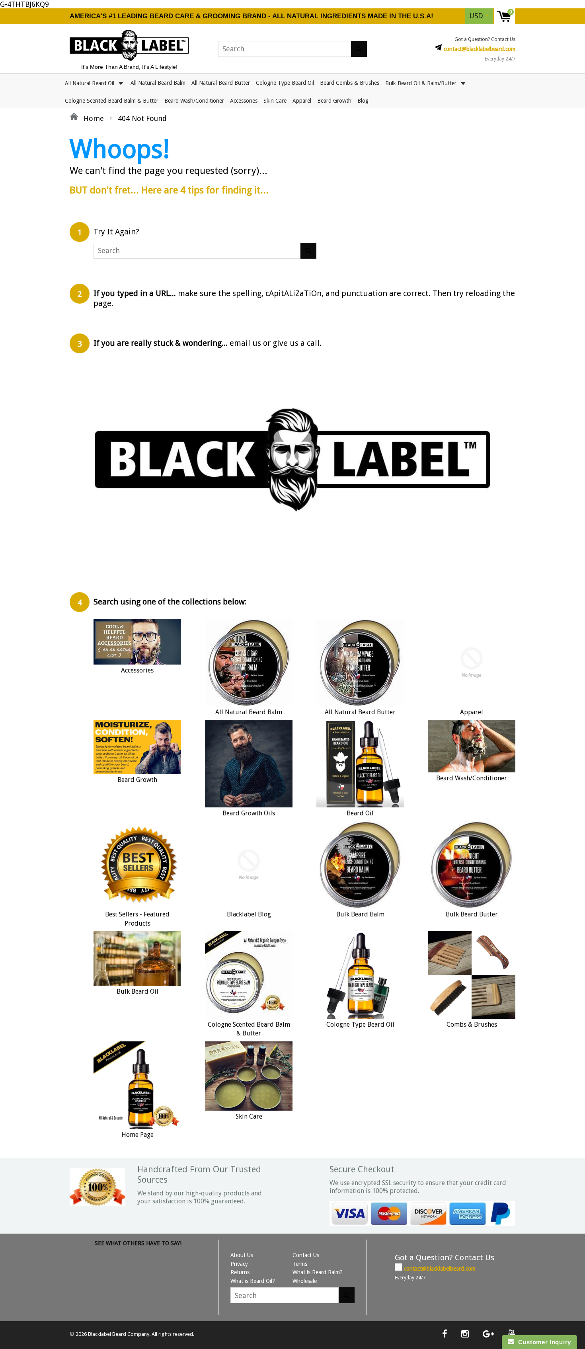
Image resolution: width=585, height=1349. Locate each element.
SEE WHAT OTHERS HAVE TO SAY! (138, 1243)
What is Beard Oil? (252, 1281)
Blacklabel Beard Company (118, 1334)
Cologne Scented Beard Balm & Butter (111, 100)
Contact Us (305, 1255)
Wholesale (304, 1281)
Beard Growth (334, 100)
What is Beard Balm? (317, 1272)
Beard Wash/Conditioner (194, 100)
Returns (240, 1272)
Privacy (239, 1264)
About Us (241, 1255)
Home (93, 118)
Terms (299, 1264)
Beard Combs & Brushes (349, 83)
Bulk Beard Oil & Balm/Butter (421, 83)
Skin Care (275, 100)
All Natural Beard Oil (90, 83)
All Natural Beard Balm (158, 83)
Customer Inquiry (542, 1342)
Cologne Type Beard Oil (285, 83)
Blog (363, 100)
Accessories (243, 100)
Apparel (301, 100)
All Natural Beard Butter (220, 83)
